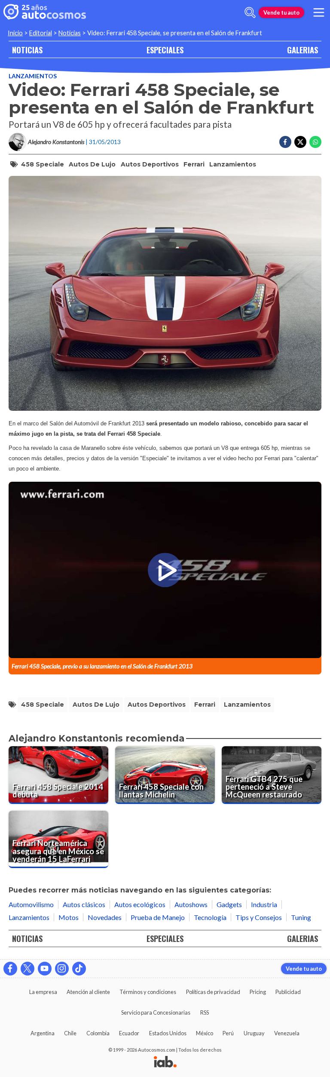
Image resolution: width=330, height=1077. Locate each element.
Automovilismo (31, 904)
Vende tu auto (281, 12)
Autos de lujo (92, 164)
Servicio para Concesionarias (155, 1012)
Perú (228, 1033)
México (204, 1033)
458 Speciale (42, 164)
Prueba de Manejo (158, 917)
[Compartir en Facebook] (285, 142)
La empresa (43, 991)
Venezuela (286, 1033)
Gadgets (229, 904)
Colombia (98, 1033)
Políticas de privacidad (213, 991)
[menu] (319, 12)
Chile (70, 1033)
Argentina (43, 1033)
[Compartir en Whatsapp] (315, 142)
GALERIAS (302, 49)
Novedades (105, 917)
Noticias (69, 33)
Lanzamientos (33, 76)
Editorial (40, 33)
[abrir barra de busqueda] (250, 12)
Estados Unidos (167, 1033)
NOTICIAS (27, 49)
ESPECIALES (165, 49)
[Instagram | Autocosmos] (62, 968)
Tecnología (210, 917)
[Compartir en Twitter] (300, 142)
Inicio (15, 33)
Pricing (258, 991)
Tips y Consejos (258, 917)
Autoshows (191, 904)
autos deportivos (150, 164)
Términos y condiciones (147, 991)
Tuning (301, 917)
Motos (68, 917)
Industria (264, 904)
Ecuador (129, 1033)
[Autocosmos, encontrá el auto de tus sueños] (44, 12)
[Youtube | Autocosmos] (45, 968)
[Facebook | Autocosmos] (10, 968)
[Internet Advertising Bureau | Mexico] (165, 1062)
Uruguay (254, 1033)
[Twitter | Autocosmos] (27, 968)
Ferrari (194, 164)
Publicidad (288, 991)
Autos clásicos (84, 904)
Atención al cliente (88, 991)
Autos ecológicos (139, 904)
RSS (204, 1012)
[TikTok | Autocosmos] (79, 968)
